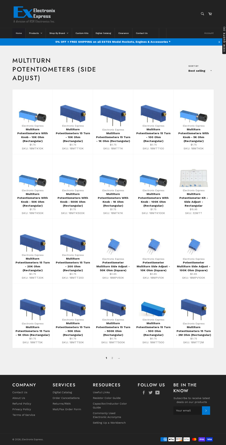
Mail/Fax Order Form (67, 409)
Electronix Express (32, 439)
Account (209, 33)
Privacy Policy (21, 409)
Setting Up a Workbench (109, 422)
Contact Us (19, 392)
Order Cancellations (66, 398)
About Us (18, 398)
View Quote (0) (224, 39)
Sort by (193, 66)
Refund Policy (21, 403)
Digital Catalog (62, 392)
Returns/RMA (62, 403)
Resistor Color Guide (107, 398)
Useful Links (101, 392)
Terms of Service (23, 415)
